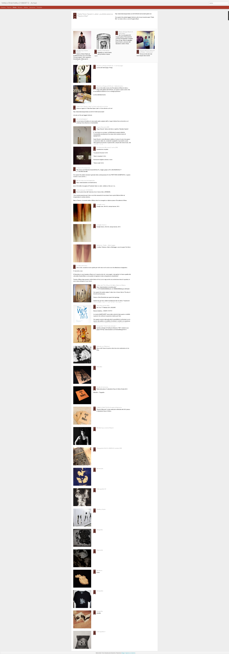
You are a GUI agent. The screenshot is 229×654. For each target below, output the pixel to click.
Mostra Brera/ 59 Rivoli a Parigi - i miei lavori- (147, 51)
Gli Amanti (100, 468)
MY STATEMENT (82, 119)
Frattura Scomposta (83, 167)
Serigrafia (100, 591)
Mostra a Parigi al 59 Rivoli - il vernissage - (110, 65)
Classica (3, 7)
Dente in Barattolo (103, 50)
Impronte (100, 550)
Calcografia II (101, 489)
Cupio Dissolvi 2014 (103, 127)
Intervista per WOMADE (84, 190)
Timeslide (39, 7)
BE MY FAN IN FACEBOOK (85, 180)
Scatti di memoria (102, 387)
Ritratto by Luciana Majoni (105, 427)
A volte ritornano (81, 265)
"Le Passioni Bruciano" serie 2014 (107, 147)
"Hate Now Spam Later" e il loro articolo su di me (92, 106)
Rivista (14, 7)
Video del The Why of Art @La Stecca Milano (111, 285)
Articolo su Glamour (103, 346)
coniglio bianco (101, 225)
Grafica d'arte (101, 509)
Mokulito (99, 366)
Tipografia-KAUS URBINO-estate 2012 (109, 448)
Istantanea (32, 7)
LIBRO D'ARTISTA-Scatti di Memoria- (109, 407)
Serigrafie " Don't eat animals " (106, 326)
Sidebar (26, 7)
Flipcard (9, 7)
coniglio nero (101, 204)
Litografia (100, 611)
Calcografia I (101, 631)
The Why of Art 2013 (103, 305)
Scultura (99, 570)
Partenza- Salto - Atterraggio (106, 245)
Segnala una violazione (130, 653)
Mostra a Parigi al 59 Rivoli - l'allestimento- (110, 86)
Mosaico (20, 7)
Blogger (123, 653)
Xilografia (100, 529)
